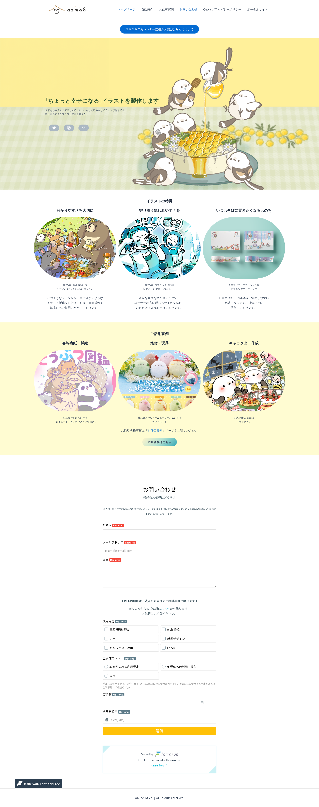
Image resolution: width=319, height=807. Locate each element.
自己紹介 (147, 9)
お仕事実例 (166, 9)
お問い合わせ (188, 9)
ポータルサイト (257, 9)
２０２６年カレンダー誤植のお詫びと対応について (159, 29)
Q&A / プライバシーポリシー (222, 9)
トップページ (126, 9)
